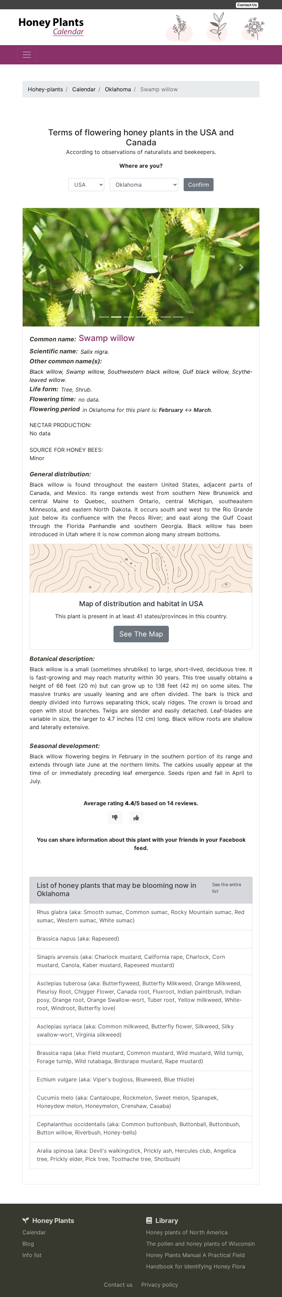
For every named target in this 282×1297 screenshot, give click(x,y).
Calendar (34, 1232)
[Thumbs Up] (136, 817)
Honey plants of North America (187, 1232)
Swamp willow (85, 371)
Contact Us (247, 5)
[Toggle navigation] (26, 55)
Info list (32, 1255)
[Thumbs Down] (115, 817)
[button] (40, 267)
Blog (28, 1243)
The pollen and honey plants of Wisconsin (200, 1243)
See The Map (141, 634)
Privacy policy (159, 1284)
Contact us (118, 1284)
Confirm (198, 184)
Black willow (46, 371)
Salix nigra (94, 351)
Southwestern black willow (143, 371)
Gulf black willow (205, 371)
